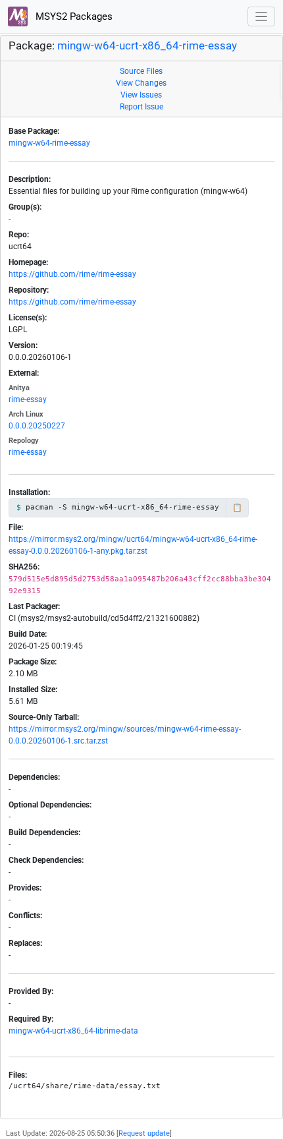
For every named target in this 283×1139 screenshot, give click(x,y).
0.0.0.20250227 (37, 425)
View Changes (141, 83)
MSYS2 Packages (73, 16)
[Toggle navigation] (261, 17)
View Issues (141, 95)
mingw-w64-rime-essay (49, 143)
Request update (144, 1133)
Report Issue (141, 106)
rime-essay (28, 399)
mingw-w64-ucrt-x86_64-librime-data (73, 1031)
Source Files (141, 71)
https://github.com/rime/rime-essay (72, 274)
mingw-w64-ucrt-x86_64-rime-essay (147, 46)
